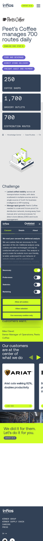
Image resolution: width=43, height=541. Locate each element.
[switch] (37, 278)
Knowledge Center (14, 135)
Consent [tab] (7, 230)
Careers (6, 524)
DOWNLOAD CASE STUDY (12, 46)
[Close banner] (39, 224)
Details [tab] (21, 230)
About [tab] (35, 230)
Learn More (10, 406)
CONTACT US (9, 438)
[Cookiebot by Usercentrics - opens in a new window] (26, 223)
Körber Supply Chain (13, 522)
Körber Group (9, 519)
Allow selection (21, 309)
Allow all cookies (21, 302)
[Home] (3, 135)
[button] (31, 357)
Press (5, 527)
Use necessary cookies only (21, 315)
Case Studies (30, 135)
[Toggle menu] (38, 6)
